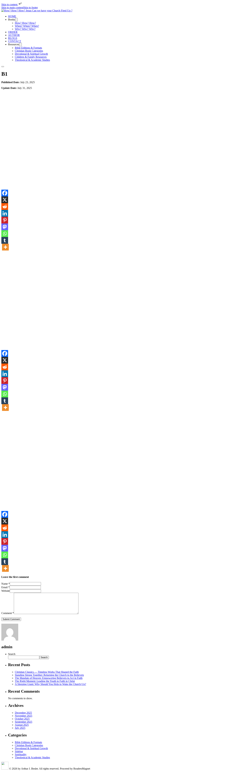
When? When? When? (27, 26)
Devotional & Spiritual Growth (31, 53)
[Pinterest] (4, 220)
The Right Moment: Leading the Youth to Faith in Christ (45, 681)
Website (5, 590)
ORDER (13, 32)
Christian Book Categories (29, 50)
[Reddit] (4, 206)
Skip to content (9, 4)
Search (11, 654)
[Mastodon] (4, 226)
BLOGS (12, 38)
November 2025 (23, 715)
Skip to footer (30, 7)
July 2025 (20, 727)
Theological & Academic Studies (32, 59)
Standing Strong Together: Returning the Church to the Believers (49, 675)
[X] (4, 199)
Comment (7, 613)
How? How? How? (25, 22)
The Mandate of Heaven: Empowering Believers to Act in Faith (48, 678)
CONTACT (14, 41)
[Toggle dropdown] (16, 19)
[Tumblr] (4, 240)
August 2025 (22, 724)
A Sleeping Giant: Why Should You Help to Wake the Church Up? (50, 684)
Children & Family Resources (31, 56)
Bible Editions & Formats (28, 47)
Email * (5, 587)
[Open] (2, 66)
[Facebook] (4, 193)
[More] (5, 247)
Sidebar (19, 751)
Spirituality (20, 754)
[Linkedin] (4, 213)
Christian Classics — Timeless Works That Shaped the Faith (47, 672)
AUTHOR (14, 35)
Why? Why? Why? (25, 29)
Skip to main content (12, 7)
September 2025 (23, 721)
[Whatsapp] (4, 233)
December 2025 (23, 712)
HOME (12, 16)
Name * (5, 583)
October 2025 (22, 718)
